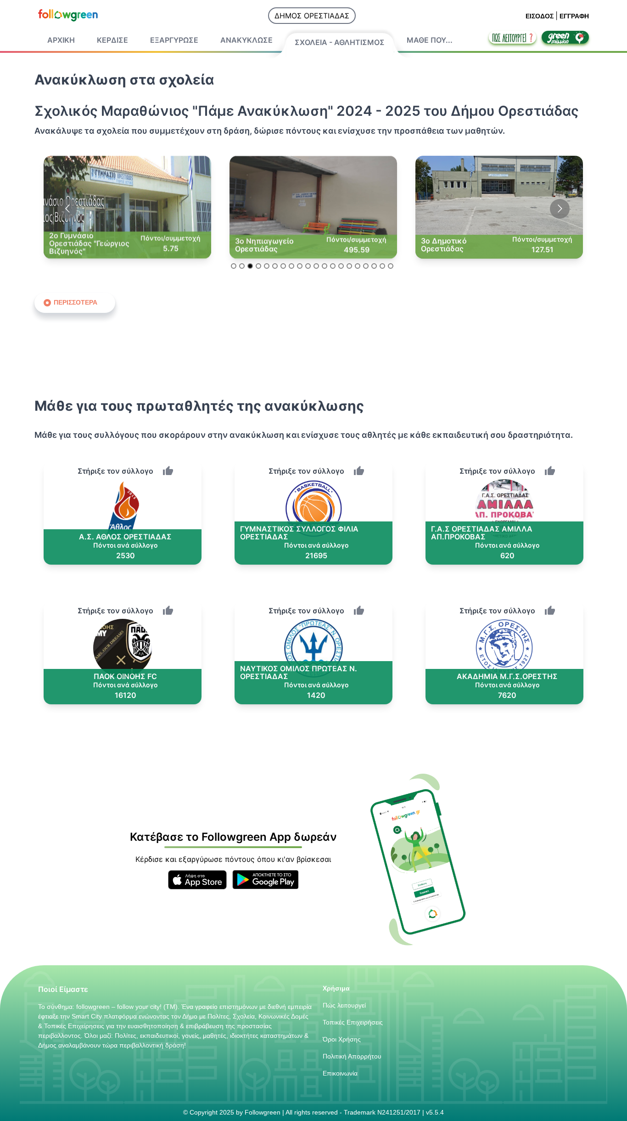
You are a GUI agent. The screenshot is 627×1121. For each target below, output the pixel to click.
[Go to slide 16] (357, 266)
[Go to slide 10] (308, 266)
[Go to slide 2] (242, 266)
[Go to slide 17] (366, 266)
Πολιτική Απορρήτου (352, 1056)
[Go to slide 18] (374, 266)
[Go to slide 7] (283, 266)
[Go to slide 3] (250, 266)
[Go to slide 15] (349, 266)
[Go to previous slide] (67, 209)
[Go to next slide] (560, 209)
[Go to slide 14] (341, 266)
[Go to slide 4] (258, 266)
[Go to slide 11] (316, 266)
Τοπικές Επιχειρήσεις (353, 1022)
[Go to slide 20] (390, 266)
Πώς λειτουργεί (344, 1005)
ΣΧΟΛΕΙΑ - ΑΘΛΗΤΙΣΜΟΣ (340, 42)
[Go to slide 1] (233, 266)
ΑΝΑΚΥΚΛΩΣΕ (246, 40)
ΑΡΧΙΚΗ (61, 40)
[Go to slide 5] (266, 266)
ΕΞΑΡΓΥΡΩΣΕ (174, 40)
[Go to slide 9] (299, 266)
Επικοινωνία (340, 1073)
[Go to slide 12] (324, 266)
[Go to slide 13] (333, 266)
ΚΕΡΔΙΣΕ (112, 40)
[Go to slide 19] (382, 266)
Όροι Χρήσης (342, 1039)
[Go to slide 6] (275, 266)
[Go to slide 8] (291, 266)
